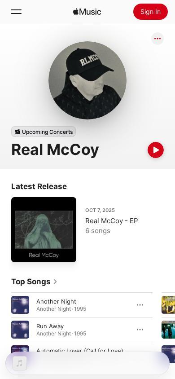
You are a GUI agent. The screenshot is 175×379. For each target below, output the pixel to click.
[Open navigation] (16, 12)
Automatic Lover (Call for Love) (79, 350)
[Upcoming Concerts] (43, 131)
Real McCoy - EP (111, 220)
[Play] (156, 150)
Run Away (50, 326)
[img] (87, 12)
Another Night (56, 301)
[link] (34, 281)
